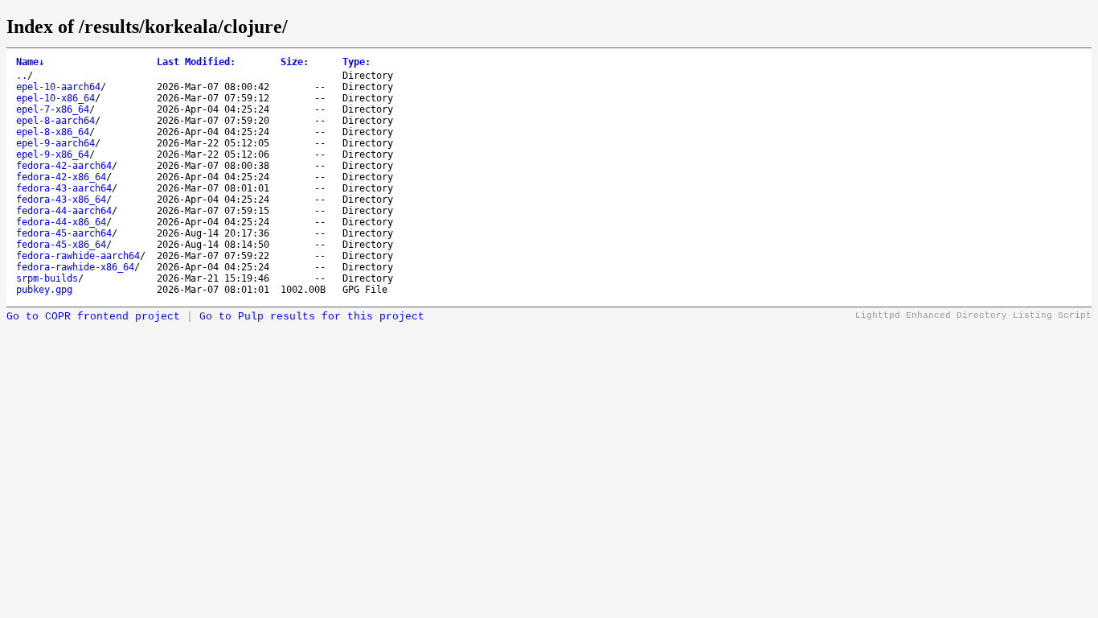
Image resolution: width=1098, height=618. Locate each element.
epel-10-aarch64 (58, 87)
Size (295, 62)
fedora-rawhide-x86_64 (75, 267)
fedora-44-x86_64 (61, 222)
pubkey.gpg (44, 289)
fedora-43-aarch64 (64, 188)
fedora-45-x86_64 (61, 244)
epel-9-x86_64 (52, 154)
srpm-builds (47, 278)
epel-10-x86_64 (55, 98)
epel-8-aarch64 (55, 120)
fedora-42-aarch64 (64, 165)
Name (30, 62)
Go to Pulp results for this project (311, 317)
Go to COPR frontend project (93, 317)
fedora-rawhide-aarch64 (78, 256)
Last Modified (196, 62)
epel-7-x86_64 (52, 109)
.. (21, 75)
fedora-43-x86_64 (61, 199)
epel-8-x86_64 (52, 132)
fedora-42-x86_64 (61, 177)
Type (356, 62)
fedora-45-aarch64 (64, 233)
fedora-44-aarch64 (64, 210)
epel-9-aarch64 (55, 143)
